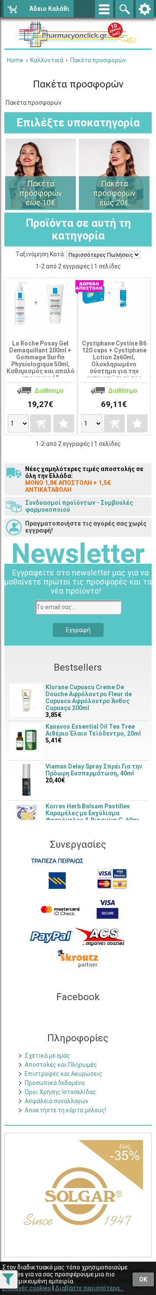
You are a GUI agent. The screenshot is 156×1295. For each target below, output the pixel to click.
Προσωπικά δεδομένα (54, 1082)
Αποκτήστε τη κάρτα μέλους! (65, 1110)
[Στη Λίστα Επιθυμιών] (63, 423)
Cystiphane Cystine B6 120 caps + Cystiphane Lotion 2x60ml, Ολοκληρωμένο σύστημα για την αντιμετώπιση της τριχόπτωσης (114, 364)
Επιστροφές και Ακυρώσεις (63, 1073)
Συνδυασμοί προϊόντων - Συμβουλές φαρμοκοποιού (79, 506)
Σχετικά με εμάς (47, 1055)
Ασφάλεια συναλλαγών (56, 1101)
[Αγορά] (40, 423)
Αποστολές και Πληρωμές (61, 1064)
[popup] (51, 936)
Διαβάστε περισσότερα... (89, 1288)
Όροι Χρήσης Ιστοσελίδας (60, 1091)
